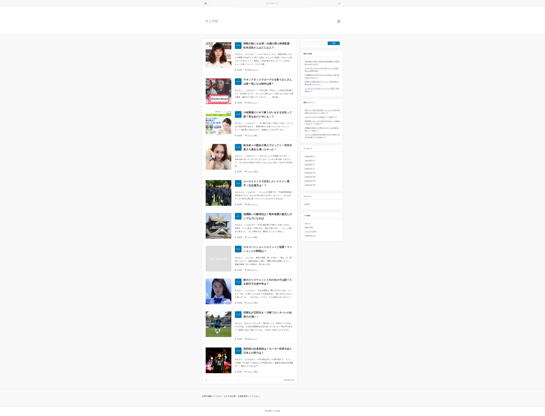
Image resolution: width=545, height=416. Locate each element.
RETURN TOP (289, 380)
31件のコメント (252, 69)
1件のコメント (252, 204)
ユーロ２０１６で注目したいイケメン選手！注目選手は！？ (266, 183)
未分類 (239, 69)
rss (338, 21)
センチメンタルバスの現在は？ (316, 117)
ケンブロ (212, 21)
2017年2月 (308, 160)
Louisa (317, 124)
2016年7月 (308, 168)
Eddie (314, 130)
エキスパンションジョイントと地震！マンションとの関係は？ (267, 249)
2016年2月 (308, 181)
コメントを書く (252, 135)
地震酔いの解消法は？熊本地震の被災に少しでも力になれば (267, 216)
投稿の (309, 227)
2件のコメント (252, 102)
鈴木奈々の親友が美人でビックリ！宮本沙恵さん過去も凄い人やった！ (267, 147)
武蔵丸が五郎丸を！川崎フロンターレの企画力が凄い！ (267, 314)
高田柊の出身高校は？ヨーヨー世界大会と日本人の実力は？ (267, 350)
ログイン (308, 223)
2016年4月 (308, 173)
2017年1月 (308, 164)
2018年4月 (308, 156)
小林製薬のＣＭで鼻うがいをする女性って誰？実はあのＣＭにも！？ (267, 114)
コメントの (310, 231)
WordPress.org (310, 235)
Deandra (319, 137)
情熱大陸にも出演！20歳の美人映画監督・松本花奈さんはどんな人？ (267, 45)
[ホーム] (205, 3)
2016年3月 (308, 177)
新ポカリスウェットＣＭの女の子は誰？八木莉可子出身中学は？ (267, 281)
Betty (323, 113)
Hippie (331, 117)
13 (238, 380)
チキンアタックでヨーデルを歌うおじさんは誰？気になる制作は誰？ (267, 81)
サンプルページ (272, 3)
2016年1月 (308, 185)
